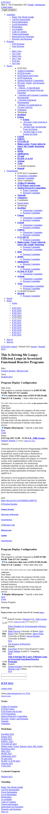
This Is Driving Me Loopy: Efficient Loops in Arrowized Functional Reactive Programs (27, 659)
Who (3, 368)
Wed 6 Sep (16, 56)
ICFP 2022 (16, 320)
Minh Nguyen (14, 631)
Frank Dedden (14, 651)
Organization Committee (33, 286)
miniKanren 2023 (8, 756)
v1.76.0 (26, 693)
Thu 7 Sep (16, 58)
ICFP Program (18, 44)
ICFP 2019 (16, 327)
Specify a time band (34, 428)
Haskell (26, 619)
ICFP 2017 (16, 332)
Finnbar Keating (8, 371)
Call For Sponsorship (21, 19)
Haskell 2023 (7, 377)
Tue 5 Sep (16, 53)
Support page (6, 696)
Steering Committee (25, 178)
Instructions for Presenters (23, 36)
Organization (12, 171)
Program (10, 41)
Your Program (18, 46)
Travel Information (20, 22)
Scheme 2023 (7, 763)
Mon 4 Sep (17, 51)
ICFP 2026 (16, 310)
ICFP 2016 (16, 335)
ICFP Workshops (24, 78)
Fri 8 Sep (16, 61)
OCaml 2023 (6, 758)
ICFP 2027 (16, 308)
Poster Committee (30, 190)
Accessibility (17, 29)
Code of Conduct (19, 32)
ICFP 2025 (16, 313)
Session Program (8, 602)
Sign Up (4, 811)
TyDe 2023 (6, 766)
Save (3, 430)
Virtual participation (20, 34)
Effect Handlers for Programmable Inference (27, 626)
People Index (23, 203)
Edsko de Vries (29, 441)
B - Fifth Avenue (37, 438)
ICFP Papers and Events (27, 75)
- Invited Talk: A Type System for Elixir (32, 133)
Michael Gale (22, 371)
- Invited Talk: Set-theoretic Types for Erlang (34, 128)
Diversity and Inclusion (22, 39)
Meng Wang (38, 634)
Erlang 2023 (6, 736)
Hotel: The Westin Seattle (23, 17)
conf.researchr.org (14, 693)
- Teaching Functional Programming (26, 101)
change (42, 612)
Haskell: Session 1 (9, 440)
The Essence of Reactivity (19, 644)
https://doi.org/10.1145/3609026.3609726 (19, 500)
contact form (6, 688)
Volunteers (22, 110)
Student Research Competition (30, 80)
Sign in (10, 339)
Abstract (4, 444)
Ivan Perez (12, 649)
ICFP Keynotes (24, 73)
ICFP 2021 (16, 323)
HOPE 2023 (6, 754)
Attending (11, 14)
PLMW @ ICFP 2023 (10, 761)
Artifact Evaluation (25, 71)
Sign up (10, 342)
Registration (17, 27)
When (3, 436)
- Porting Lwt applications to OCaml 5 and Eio (29, 106)
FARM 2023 (6, 739)
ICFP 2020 (16, 325)
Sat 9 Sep (16, 63)
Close (3, 433)
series (14, 346)
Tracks (9, 66)
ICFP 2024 (16, 315)
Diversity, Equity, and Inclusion (31, 83)
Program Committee (31, 193)
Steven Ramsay (33, 636)
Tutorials (21, 85)
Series (14, 303)
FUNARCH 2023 (9, 744)
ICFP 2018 (16, 330)
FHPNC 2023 (7, 741)
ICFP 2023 (5, 346)
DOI (3, 498)
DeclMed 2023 (7, 734)
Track (3, 374)
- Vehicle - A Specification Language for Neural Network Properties (30, 90)
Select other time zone (33, 398)
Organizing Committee (27, 176)
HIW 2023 (5, 751)
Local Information (19, 24)
